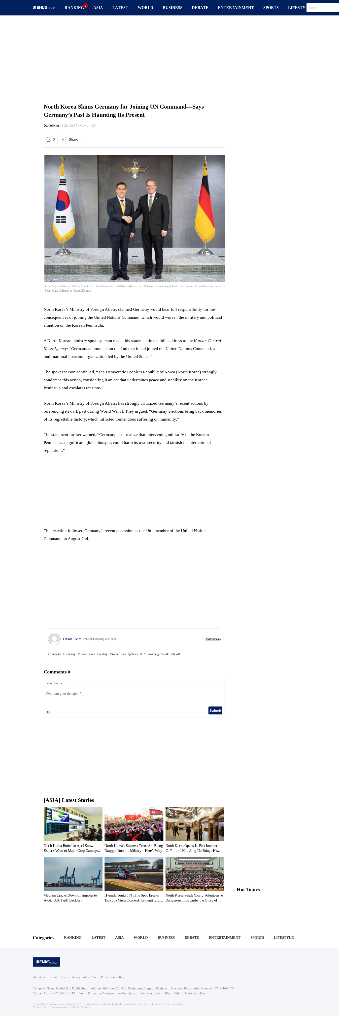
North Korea (118, 654)
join (93, 654)
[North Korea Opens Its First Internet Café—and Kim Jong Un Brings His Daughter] (195, 831)
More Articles (212, 639)
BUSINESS (172, 7)
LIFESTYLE (299, 7)
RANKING (74, 7)
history (83, 654)
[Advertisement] (169, 58)
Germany (70, 654)
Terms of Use (57, 977)
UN (143, 654)
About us (39, 977)
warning (154, 654)
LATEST (120, 7)
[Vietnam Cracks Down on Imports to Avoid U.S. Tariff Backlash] (73, 880)
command (55, 654)
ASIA (98, 7)
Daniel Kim (51, 125)
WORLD (145, 7)
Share (73, 139)
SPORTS (271, 7)
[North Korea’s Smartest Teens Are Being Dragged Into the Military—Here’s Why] (133, 831)
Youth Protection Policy (108, 977)
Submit (215, 710)
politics (133, 654)
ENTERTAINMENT (236, 7)
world (165, 654)
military (103, 654)
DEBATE (200, 7)
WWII (176, 654)
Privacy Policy (80, 977)
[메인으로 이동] (44, 8)
